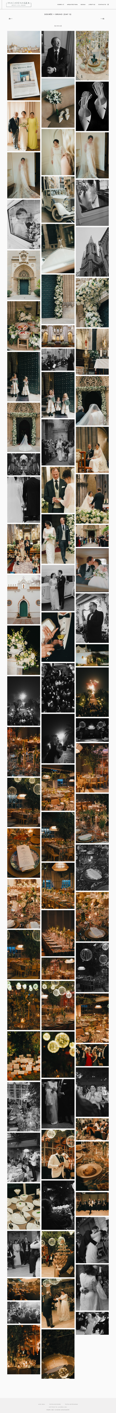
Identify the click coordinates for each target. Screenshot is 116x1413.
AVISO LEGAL (41, 1404)
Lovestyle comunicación (62, 1409)
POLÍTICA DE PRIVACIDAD (71, 1404)
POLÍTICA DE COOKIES (55, 1404)
